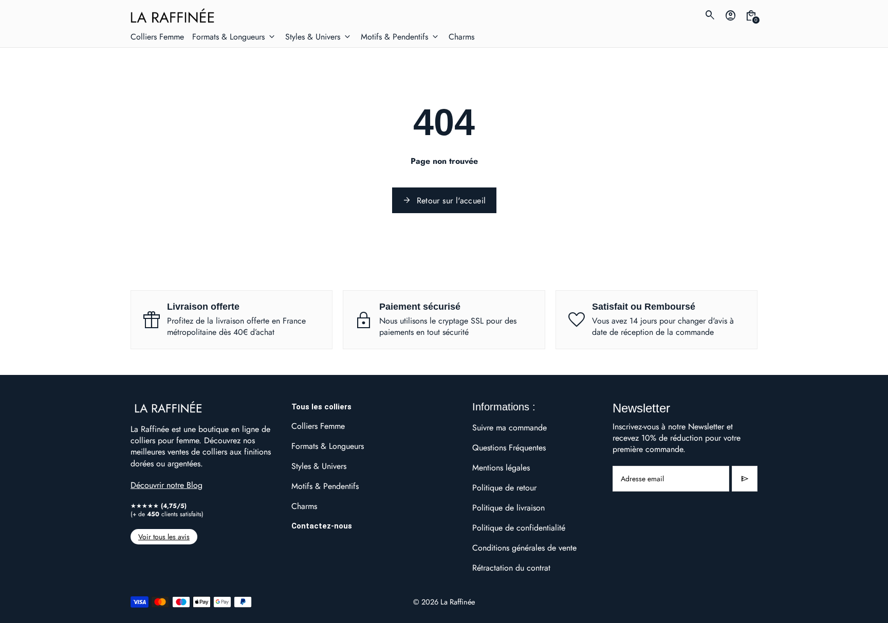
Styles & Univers (318, 466)
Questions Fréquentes (509, 448)
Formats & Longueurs (327, 446)
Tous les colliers (321, 406)
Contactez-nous (321, 526)
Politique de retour (504, 488)
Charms (304, 506)
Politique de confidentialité (518, 528)
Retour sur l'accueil (444, 200)
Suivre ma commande (509, 427)
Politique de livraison (508, 508)
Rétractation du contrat (511, 568)
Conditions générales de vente (524, 548)
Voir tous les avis (164, 537)
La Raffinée (457, 601)
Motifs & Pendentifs (325, 486)
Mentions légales (501, 468)
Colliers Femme (318, 426)
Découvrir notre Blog (166, 485)
